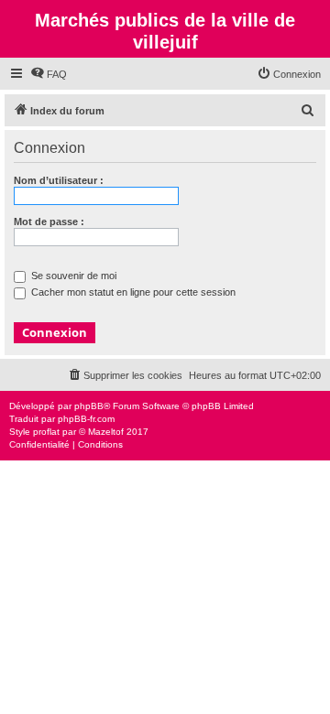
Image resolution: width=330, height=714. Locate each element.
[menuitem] (48, 74)
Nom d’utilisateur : (59, 180)
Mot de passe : (49, 221)
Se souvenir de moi (72, 275)
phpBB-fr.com (86, 419)
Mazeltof (106, 432)
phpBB (89, 406)
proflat (46, 432)
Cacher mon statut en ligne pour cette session (132, 292)
